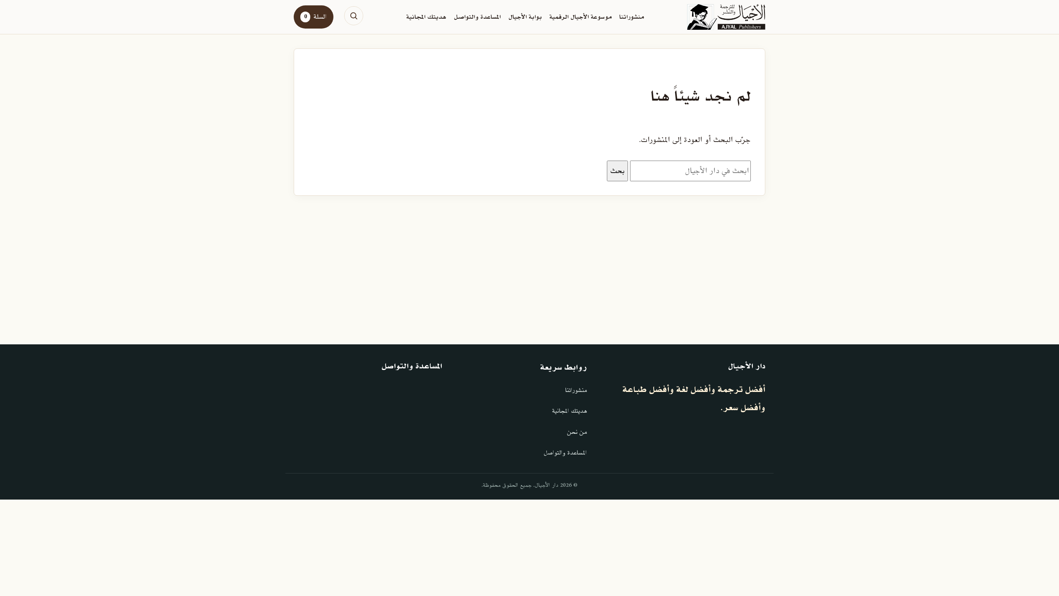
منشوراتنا (631, 17)
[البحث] (353, 15)
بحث (617, 171)
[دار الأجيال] (726, 17)
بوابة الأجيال (525, 17)
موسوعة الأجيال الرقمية (580, 17)
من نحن (577, 432)
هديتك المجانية (426, 17)
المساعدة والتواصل (477, 17)
